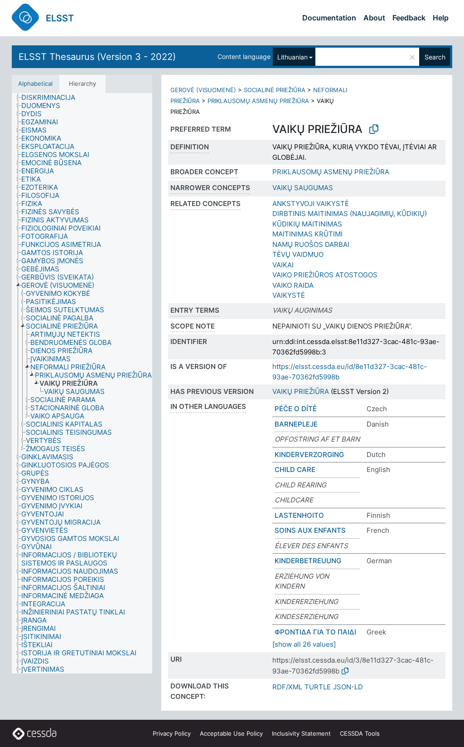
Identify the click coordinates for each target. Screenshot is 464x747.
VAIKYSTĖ (288, 295)
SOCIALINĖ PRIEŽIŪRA (274, 89)
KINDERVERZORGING (309, 454)
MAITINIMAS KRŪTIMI (307, 234)
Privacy (172, 733)
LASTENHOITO (299, 515)
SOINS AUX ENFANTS (310, 530)
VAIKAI (283, 264)
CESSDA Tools (360, 733)
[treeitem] (52, 97)
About (374, 17)
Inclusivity (301, 733)
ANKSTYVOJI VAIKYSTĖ (310, 203)
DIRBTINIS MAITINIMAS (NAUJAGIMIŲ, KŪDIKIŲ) (349, 213)
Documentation (329, 17)
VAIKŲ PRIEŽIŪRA (300, 391)
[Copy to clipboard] (373, 129)
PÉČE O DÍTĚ (296, 408)
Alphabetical (35, 83)
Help (441, 17)
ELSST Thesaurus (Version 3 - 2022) (97, 56)
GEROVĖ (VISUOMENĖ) (203, 89)
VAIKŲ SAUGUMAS (302, 187)
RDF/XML (287, 687)
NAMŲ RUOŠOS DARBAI (310, 244)
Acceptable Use (231, 733)
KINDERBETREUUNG (308, 560)
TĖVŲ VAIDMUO (298, 254)
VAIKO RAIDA (293, 285)
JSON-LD (348, 687)
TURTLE (317, 687)
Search (435, 57)
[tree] (82, 383)
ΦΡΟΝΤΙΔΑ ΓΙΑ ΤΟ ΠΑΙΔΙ (315, 632)
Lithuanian (292, 57)
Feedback (408, 17)
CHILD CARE (295, 469)
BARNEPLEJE (296, 424)
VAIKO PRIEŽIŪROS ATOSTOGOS (324, 274)
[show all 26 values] (304, 644)
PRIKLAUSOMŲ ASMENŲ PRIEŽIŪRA (258, 100)
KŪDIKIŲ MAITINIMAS (307, 224)
